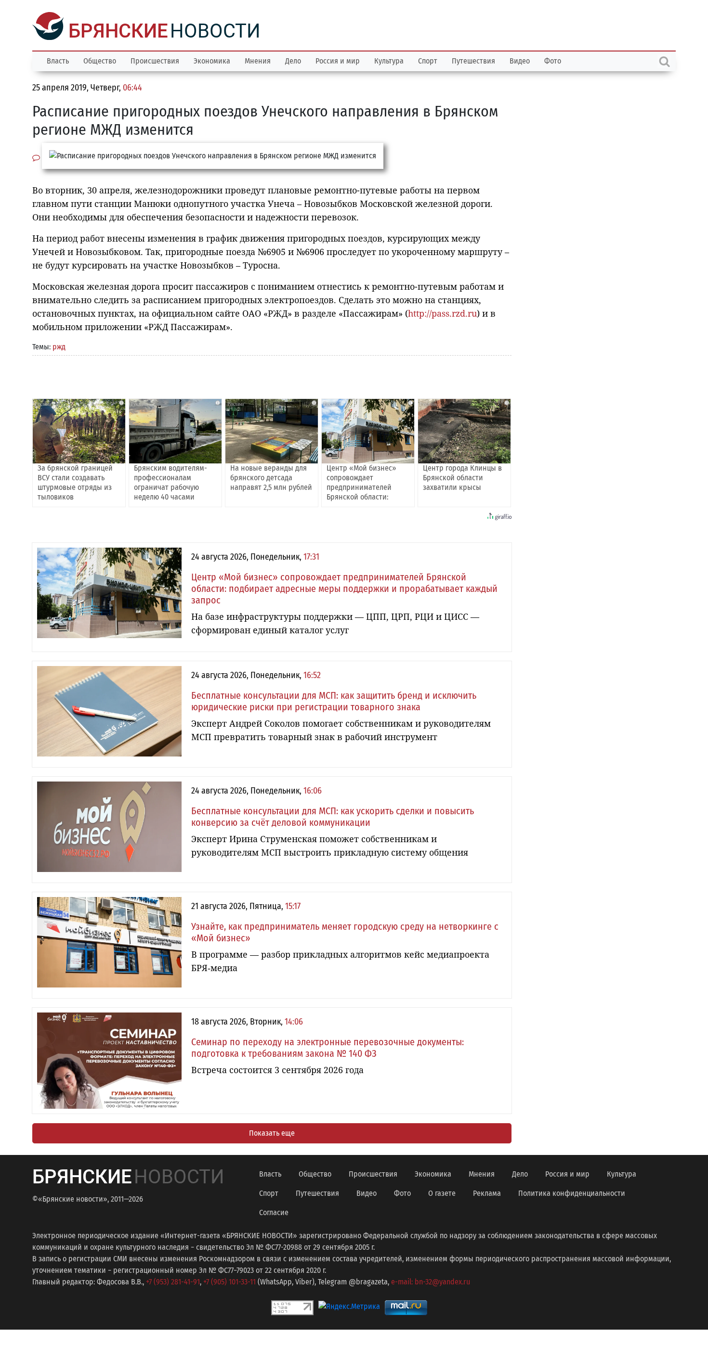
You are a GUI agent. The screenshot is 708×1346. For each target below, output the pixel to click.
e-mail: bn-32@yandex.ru (430, 1280)
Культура (389, 59)
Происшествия (155, 59)
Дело (293, 59)
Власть (58, 59)
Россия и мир (337, 59)
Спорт (427, 59)
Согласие (273, 1211)
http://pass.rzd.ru (442, 312)
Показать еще (272, 1132)
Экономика (212, 59)
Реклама (487, 1192)
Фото (552, 59)
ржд (59, 345)
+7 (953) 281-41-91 (173, 1280)
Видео (520, 59)
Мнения (258, 59)
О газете (442, 1192)
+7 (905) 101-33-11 (229, 1280)
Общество (99, 59)
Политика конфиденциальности (571, 1192)
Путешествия (473, 59)
